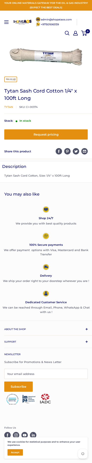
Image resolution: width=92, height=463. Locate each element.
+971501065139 (50, 24)
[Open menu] (6, 22)
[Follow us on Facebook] (7, 435)
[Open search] (67, 33)
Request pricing (46, 134)
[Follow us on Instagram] (16, 435)
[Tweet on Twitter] (76, 151)
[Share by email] (84, 151)
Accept (15, 452)
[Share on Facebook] (59, 151)
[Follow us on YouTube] (24, 435)
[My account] (75, 33)
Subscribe (18, 387)
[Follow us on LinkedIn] (33, 435)
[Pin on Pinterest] (67, 151)
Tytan (8, 107)
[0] (84, 33)
